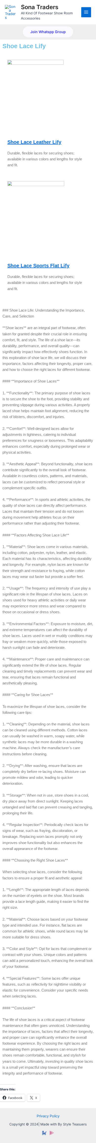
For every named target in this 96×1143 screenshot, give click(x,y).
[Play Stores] (51, 1133)
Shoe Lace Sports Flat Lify (38, 265)
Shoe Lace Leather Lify (34, 142)
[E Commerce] (44, 1133)
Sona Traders (39, 7)
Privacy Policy (48, 1116)
